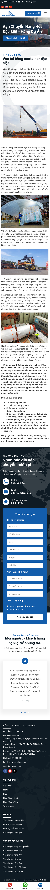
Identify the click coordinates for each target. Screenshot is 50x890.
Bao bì (11, 610)
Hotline (14, 480)
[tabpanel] (25, 688)
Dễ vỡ (20, 610)
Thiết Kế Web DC (39, 880)
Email (13, 490)
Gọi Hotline (9, 888)
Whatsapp (25, 888)
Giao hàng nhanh (16, 606)
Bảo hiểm (31, 606)
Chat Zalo (40, 888)
